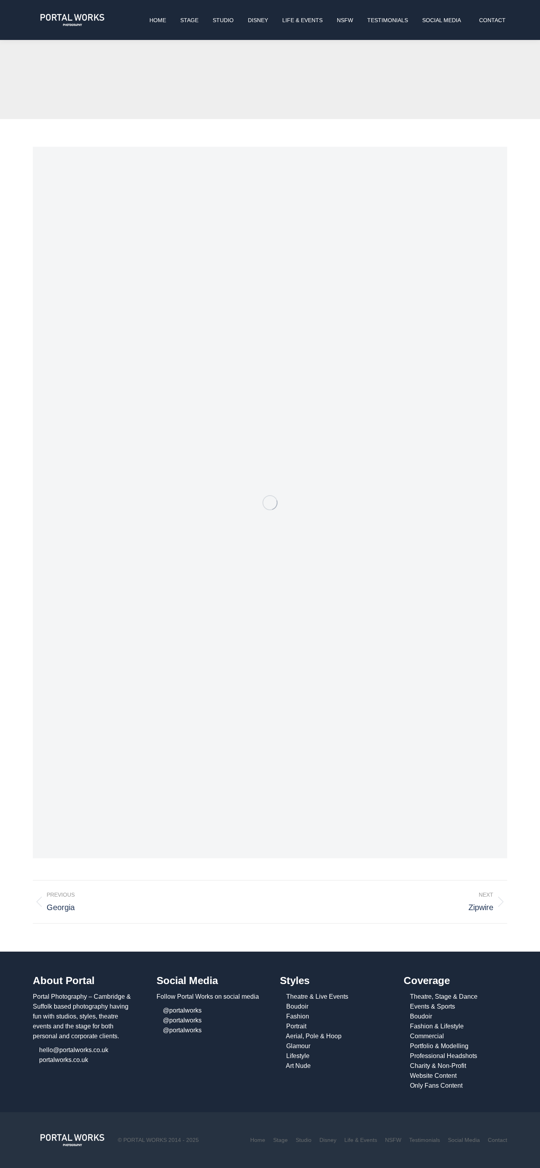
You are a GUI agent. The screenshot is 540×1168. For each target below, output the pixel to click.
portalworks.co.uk (63, 1059)
